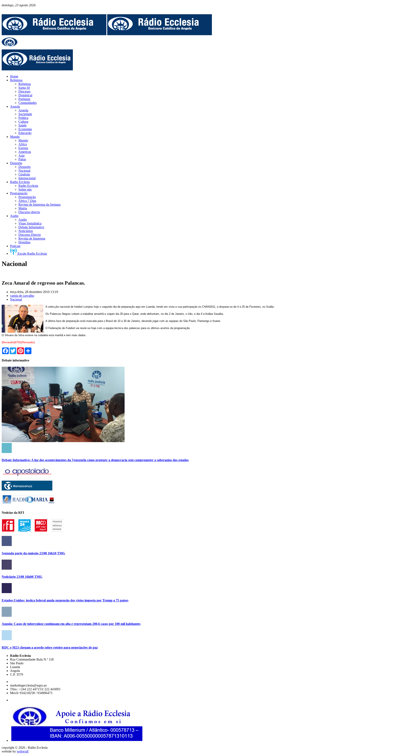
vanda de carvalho (22, 295)
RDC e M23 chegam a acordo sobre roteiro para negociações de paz (50, 647)
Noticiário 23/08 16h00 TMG (22, 576)
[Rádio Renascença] (27, 489)
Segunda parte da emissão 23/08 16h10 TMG (33, 553)
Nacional (16, 299)
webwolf (22, 751)
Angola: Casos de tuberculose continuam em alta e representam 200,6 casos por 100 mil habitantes (71, 624)
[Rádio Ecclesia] (54, 34)
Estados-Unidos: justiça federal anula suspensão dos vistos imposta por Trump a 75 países (65, 600)
